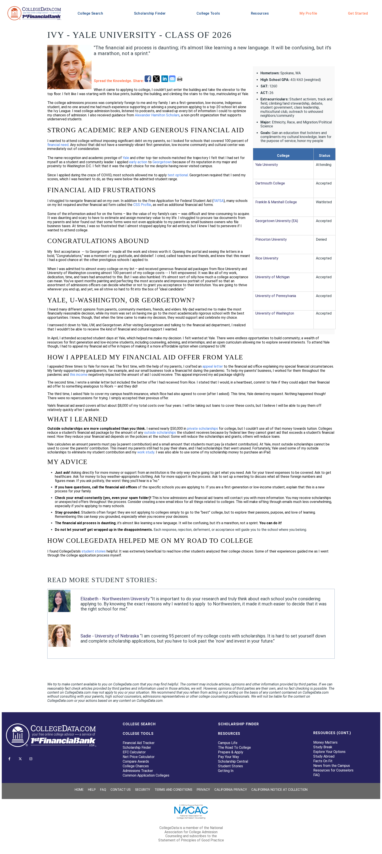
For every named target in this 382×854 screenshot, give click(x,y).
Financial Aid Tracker (139, 743)
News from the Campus (331, 766)
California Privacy (230, 790)
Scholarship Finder (150, 13)
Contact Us (121, 790)
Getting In (225, 771)
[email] (172, 81)
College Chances (136, 766)
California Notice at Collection (279, 790)
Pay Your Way (228, 757)
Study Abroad (323, 756)
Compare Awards (136, 761)
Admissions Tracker (138, 771)
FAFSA (218, 201)
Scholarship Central (233, 761)
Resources (260, 13)
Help (92, 790)
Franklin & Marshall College (276, 202)
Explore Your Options (329, 752)
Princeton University (271, 239)
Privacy (203, 790)
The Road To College (234, 747)
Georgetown (162, 162)
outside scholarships (160, 432)
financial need (58, 145)
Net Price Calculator (139, 757)
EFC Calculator (134, 752)
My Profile (308, 13)
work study (145, 452)
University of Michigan (272, 277)
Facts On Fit (322, 761)
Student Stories (230, 766)
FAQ (316, 775)
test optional (178, 175)
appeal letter (212, 366)
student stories (94, 551)
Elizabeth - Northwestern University (114, 598)
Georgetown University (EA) (276, 221)
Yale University (266, 165)
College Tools (208, 13)
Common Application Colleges (146, 775)
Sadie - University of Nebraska (110, 636)
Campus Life (227, 743)
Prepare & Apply (230, 752)
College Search (90, 13)
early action (138, 162)
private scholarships (202, 428)
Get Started (358, 13)
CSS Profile (142, 205)
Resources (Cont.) (332, 733)
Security (142, 790)
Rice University (266, 258)
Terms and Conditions (173, 790)
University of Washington (274, 313)
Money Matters (325, 742)
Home (79, 790)
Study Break (322, 747)
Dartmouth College (270, 183)
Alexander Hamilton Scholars (157, 115)
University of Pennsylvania (275, 296)
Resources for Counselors (333, 770)
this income (79, 374)
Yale (126, 158)
